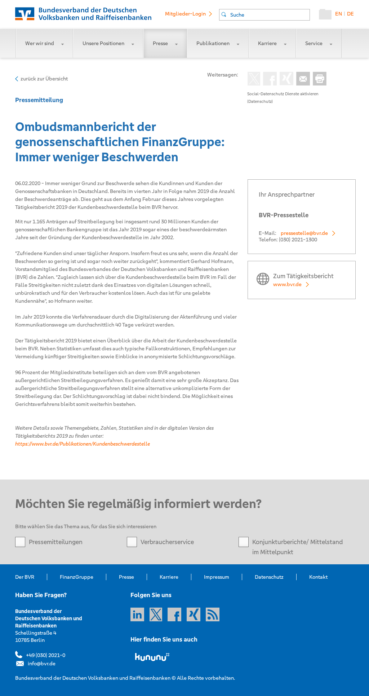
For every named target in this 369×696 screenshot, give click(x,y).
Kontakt (318, 577)
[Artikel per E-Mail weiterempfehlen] (301, 79)
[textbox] (270, 14)
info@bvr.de (41, 663)
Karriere (267, 43)
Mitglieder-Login (185, 13)
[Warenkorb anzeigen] (327, 16)
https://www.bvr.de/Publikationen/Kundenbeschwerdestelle (82, 444)
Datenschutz (269, 577)
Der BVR (24, 577)
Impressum (216, 577)
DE (350, 13)
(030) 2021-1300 (298, 239)
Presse (160, 43)
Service (314, 43)
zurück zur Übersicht (44, 78)
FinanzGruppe (76, 577)
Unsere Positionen (103, 43)
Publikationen (213, 43)
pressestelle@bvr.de (304, 233)
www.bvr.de (287, 284)
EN (338, 13)
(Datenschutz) (260, 101)
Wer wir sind (39, 43)
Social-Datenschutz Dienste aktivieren (283, 93)
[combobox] (264, 15)
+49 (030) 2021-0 (45, 655)
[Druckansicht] (318, 79)
